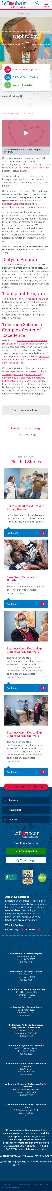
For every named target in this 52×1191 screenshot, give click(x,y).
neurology (19, 374)
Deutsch (47, 1156)
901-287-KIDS (27, 851)
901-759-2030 (26, 1054)
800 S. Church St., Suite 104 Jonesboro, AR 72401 (26, 1091)
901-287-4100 (26, 1015)
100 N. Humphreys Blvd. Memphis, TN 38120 (26, 993)
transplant (41, 207)
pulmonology (9, 381)
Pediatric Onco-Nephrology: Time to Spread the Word (25, 650)
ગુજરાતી (3, 1161)
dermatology (9, 378)
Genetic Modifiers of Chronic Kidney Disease (25, 507)
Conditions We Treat (25, 410)
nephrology (39, 371)
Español (4, 1156)
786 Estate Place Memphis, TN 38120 (26, 1011)
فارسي (30, 1156)
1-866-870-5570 (26, 1036)
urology (26, 381)
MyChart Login (26, 860)
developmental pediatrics (30, 378)
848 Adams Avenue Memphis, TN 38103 (26, 957)
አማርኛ (12, 1156)
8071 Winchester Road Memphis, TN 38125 (26, 1049)
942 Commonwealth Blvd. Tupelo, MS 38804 (26, 1111)
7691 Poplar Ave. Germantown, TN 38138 (26, 1032)
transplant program (35, 299)
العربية (18, 1156)
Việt (49, 1161)
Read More (12, 532)
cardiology (7, 374)
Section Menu (24, 13)
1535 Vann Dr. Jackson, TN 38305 (26, 1070)
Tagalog (42, 1161)
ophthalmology (34, 374)
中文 (24, 1156)
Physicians (15, 810)
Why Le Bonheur (15, 925)
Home (4, 113)
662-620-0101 (26, 1116)
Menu (46, 6)
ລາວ (24, 1161)
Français (38, 1156)
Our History (11, 929)
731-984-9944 (26, 1074)
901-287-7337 (26, 997)
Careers (30, 929)
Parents (13, 800)
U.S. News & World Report (32, 167)
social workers (14, 204)
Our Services (15, 113)
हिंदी (9, 1161)
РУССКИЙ (32, 1161)
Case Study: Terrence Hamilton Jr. (20, 578)
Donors (13, 819)
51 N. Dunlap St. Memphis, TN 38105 (26, 975)
